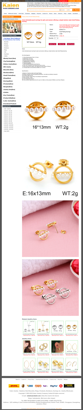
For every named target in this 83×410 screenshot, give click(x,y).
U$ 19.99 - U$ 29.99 (8, 125)
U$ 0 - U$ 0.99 (7, 108)
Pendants (5, 45)
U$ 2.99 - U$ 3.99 (7, 115)
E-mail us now (53, 379)
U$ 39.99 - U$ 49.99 (8, 129)
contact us (45, 13)
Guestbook (75, 13)
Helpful (69, 13)
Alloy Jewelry (59, 408)
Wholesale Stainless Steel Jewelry (17, 1)
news (55, 13)
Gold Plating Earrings (34, 16)
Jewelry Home (25, 16)
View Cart (61, 44)
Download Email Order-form (42, 379)
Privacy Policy (31, 379)
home (5, 13)
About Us (18, 379)
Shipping (33, 13)
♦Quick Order (72, 1)
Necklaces (6, 48)
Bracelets (5, 41)
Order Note (21, 13)
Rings (5, 50)
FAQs (65, 13)
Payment (39, 13)
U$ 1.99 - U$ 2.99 (7, 113)
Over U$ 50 (6, 131)
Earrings (5, 43)
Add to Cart (53, 44)
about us (60, 13)
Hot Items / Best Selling (11, 39)
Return (50, 13)
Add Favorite (70, 44)
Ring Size (60, 379)
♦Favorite (79, 1)
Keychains (6, 54)
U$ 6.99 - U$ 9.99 (7, 121)
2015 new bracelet (41, 408)
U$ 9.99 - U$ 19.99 (8, 123)
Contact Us (23, 379)
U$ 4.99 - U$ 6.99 (7, 119)
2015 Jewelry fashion (31, 408)
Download (27, 13)
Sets (4, 52)
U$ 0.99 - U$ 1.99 (7, 111)
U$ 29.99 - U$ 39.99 (8, 127)
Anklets (5, 56)
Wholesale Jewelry (12, 13)
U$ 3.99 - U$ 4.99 (7, 117)
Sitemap (65, 379)
